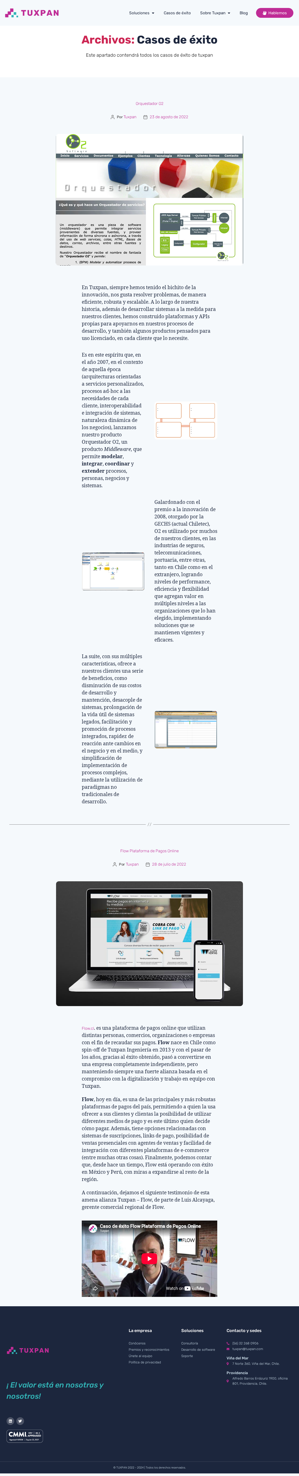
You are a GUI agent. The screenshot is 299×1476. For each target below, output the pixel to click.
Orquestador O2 (150, 103)
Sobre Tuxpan (212, 13)
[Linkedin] (10, 1421)
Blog (244, 13)
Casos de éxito (177, 13)
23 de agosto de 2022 (169, 116)
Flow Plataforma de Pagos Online (149, 851)
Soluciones (139, 13)
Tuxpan (130, 116)
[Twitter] (20, 1421)
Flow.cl (88, 1028)
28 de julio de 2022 (169, 864)
